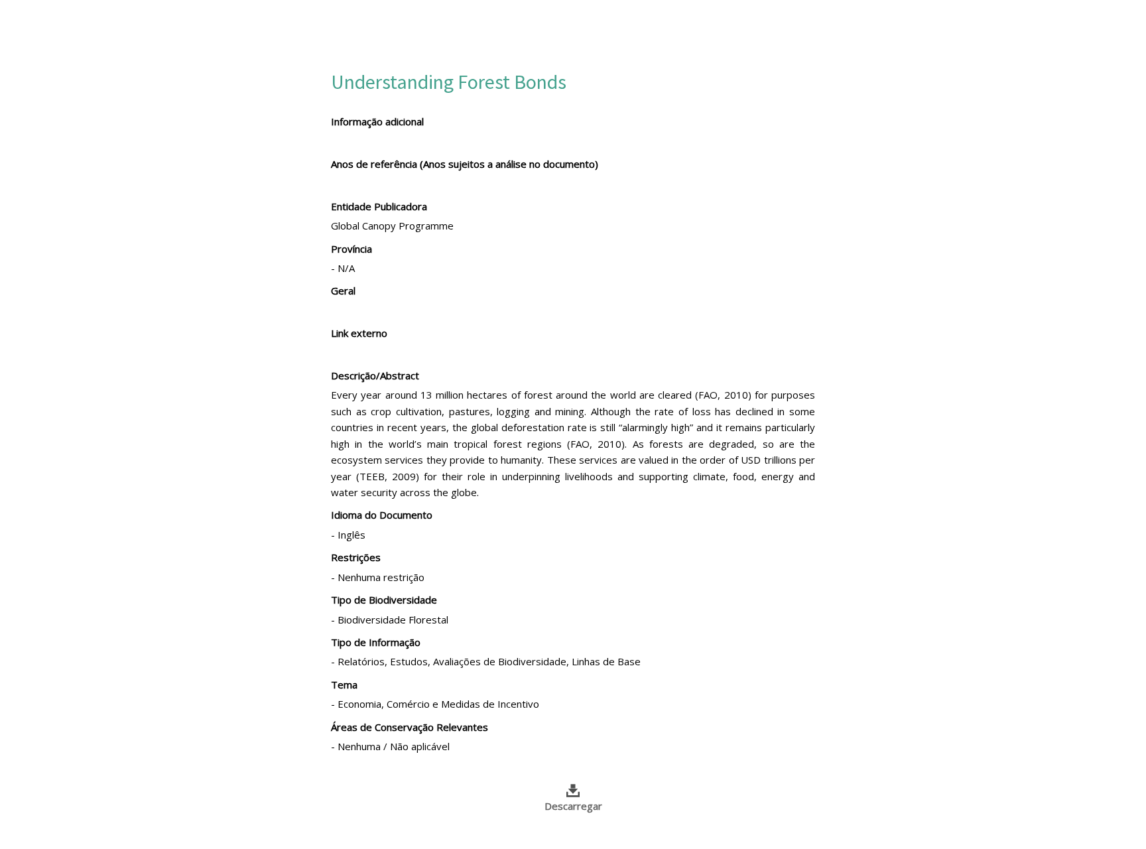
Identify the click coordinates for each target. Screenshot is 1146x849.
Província (351, 248)
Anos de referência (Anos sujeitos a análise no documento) (464, 163)
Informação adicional (377, 121)
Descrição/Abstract (375, 375)
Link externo (359, 333)
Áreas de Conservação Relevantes (409, 727)
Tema (344, 684)
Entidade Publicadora (379, 206)
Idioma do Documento (381, 514)
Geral (343, 290)
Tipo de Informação (375, 642)
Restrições (356, 557)
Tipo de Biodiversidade (384, 599)
